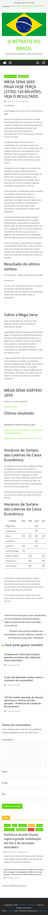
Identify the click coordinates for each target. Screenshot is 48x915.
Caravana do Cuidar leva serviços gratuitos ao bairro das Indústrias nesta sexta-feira (22, 657)
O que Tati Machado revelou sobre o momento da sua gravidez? (23, 679)
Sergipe (31, 829)
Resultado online (10, 407)
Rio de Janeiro (9, 829)
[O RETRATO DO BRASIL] (4, 63)
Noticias (31, 825)
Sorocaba (39, 829)
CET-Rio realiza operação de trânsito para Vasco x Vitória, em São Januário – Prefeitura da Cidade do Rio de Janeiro (23, 702)
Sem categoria (23, 76)
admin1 (26, 101)
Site (3, 794)
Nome (4, 771)
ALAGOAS (7, 825)
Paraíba (39, 825)
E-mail (4, 783)
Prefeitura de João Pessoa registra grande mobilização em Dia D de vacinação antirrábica (22, 841)
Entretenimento (10, 76)
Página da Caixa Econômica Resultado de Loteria (23, 438)
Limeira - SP (22, 825)
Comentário (8, 739)
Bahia (14, 825)
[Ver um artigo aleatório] (43, 63)
